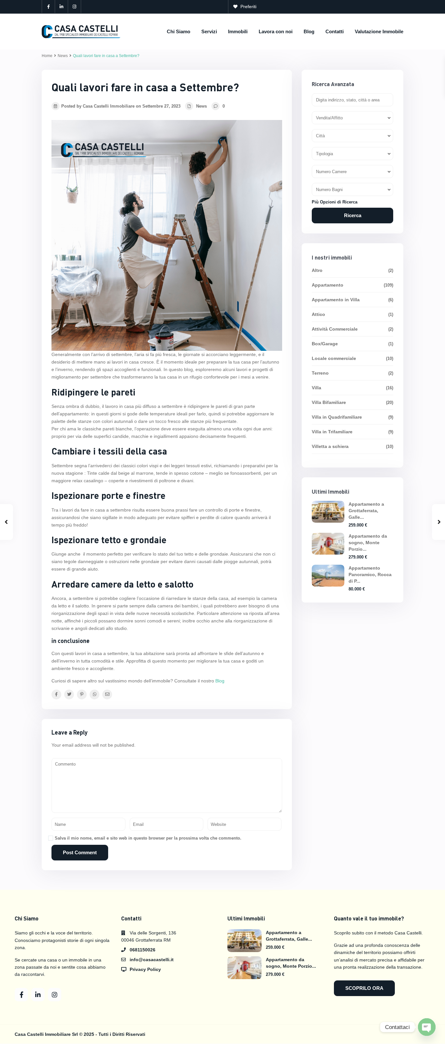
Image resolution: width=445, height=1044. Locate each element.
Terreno (320, 373)
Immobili (238, 31)
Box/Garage (325, 343)
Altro (317, 270)
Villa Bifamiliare (329, 402)
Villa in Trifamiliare (332, 431)
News (63, 55)
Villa (316, 387)
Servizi (209, 31)
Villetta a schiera (330, 446)
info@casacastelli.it (340, 6)
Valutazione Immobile (379, 31)
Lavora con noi (276, 31)
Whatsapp (387, 6)
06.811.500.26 (288, 6)
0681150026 (142, 949)
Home (47, 55)
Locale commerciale (334, 358)
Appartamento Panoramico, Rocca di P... (370, 574)
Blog (309, 31)
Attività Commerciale (335, 329)
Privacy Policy (145, 969)
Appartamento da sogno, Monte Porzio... (368, 542)
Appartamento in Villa (336, 299)
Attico (318, 314)
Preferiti (248, 6)
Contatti (334, 31)
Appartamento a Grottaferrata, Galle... (366, 510)
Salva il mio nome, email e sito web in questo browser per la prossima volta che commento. (148, 838)
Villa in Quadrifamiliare (337, 417)
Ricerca (352, 215)
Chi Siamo (178, 31)
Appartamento (327, 285)
